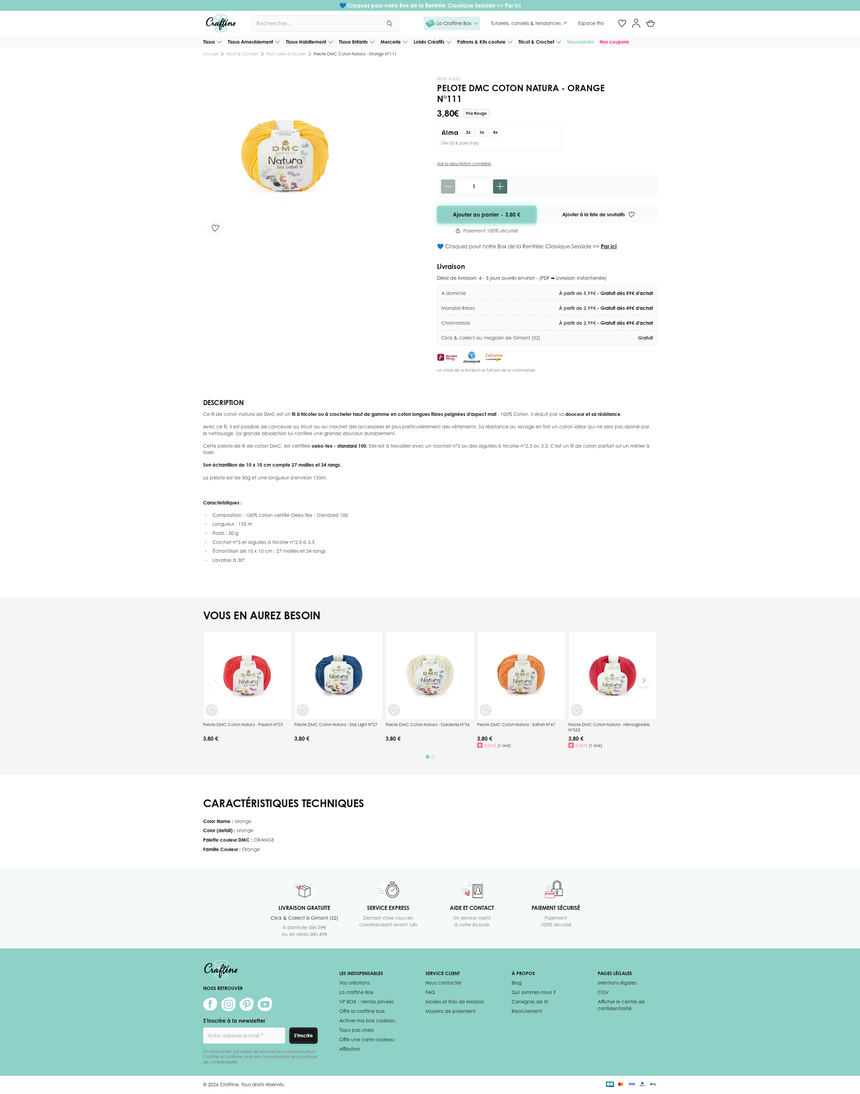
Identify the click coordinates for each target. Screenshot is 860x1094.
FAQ (430, 992)
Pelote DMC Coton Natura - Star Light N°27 (335, 724)
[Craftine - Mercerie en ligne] (221, 23)
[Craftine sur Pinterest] (247, 1004)
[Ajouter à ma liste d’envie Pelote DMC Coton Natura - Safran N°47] (486, 710)
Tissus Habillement (306, 42)
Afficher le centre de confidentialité (621, 1005)
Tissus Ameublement (250, 42)
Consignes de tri (530, 1001)
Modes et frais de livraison (455, 1001)
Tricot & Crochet (536, 42)
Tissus (209, 42)
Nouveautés (580, 42)
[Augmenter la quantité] (500, 186)
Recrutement (527, 1011)
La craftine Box (356, 992)
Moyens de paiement (450, 1011)
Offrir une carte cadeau (367, 1039)
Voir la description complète (464, 163)
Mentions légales (617, 983)
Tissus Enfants (353, 42)
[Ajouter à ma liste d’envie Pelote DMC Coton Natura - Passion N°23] (211, 710)
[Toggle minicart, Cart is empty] (650, 23)
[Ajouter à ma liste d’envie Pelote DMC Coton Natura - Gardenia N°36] (394, 710)
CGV (603, 992)
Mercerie (390, 42)
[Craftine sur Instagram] (228, 1004)
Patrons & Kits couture (481, 42)
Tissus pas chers (356, 1030)
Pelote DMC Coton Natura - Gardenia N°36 (428, 724)
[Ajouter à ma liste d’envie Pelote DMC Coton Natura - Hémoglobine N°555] (577, 710)
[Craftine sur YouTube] (265, 1004)
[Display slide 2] (433, 757)
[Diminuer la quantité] (448, 186)
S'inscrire (303, 1035)
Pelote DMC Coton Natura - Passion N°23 (243, 724)
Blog (516, 983)
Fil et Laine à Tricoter (285, 53)
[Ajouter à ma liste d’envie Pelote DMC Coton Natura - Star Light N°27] (303, 710)
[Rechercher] (389, 23)
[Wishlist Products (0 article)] (622, 23)
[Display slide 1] (427, 757)
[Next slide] (643, 680)
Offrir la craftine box (362, 1011)
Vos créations (354, 983)
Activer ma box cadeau (367, 1020)
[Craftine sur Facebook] (210, 1004)
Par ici (513, 5)
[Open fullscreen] (285, 158)
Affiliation (349, 1049)
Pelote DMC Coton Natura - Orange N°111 (355, 53)
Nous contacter (443, 983)
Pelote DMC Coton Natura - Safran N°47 (516, 724)
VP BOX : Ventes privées (366, 1001)
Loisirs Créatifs (429, 42)
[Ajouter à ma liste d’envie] (215, 228)
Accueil (210, 53)
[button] (452, 23)
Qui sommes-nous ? (534, 992)
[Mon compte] (636, 23)
